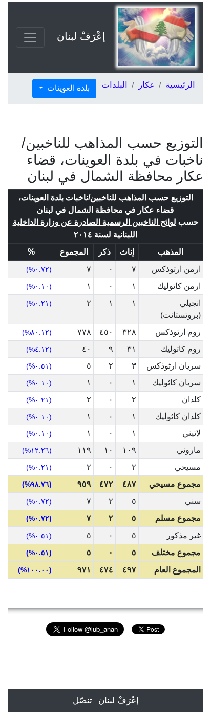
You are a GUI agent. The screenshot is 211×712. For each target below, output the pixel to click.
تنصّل (82, 700)
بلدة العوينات (67, 88)
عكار (146, 85)
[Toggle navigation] (30, 37)
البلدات (114, 85)
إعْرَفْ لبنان (81, 36)
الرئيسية (180, 85)
